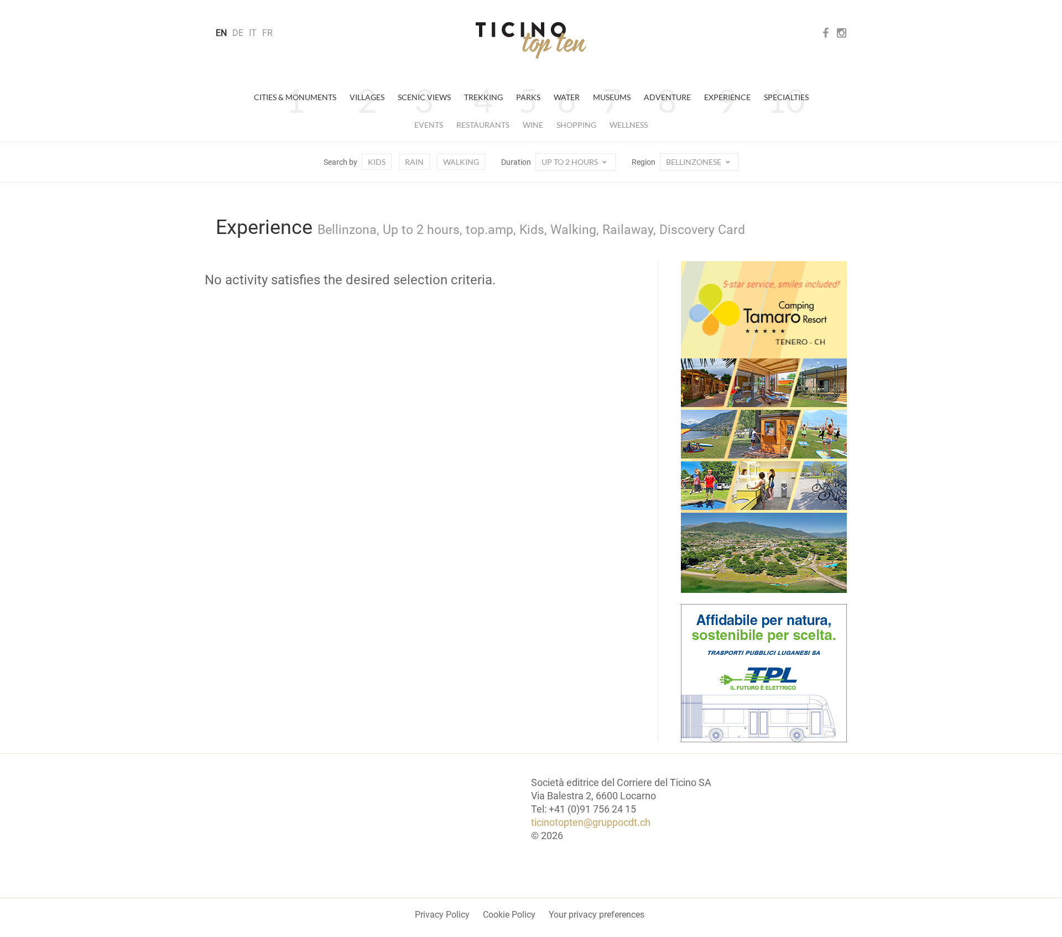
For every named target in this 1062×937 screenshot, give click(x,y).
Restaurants (482, 124)
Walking (461, 161)
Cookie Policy (509, 914)
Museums (612, 97)
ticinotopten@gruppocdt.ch (590, 822)
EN (221, 33)
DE (237, 33)
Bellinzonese (694, 161)
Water (567, 97)
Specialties (786, 97)
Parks (528, 97)
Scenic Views (424, 97)
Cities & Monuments (295, 97)
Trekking (483, 97)
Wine (533, 124)
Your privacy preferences (596, 914)
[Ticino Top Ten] (531, 40)
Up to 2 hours (571, 161)
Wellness (629, 124)
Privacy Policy (442, 914)
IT (253, 33)
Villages (367, 97)
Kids (377, 161)
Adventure (667, 97)
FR (267, 33)
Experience (727, 97)
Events (428, 124)
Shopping (576, 124)
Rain (414, 161)
